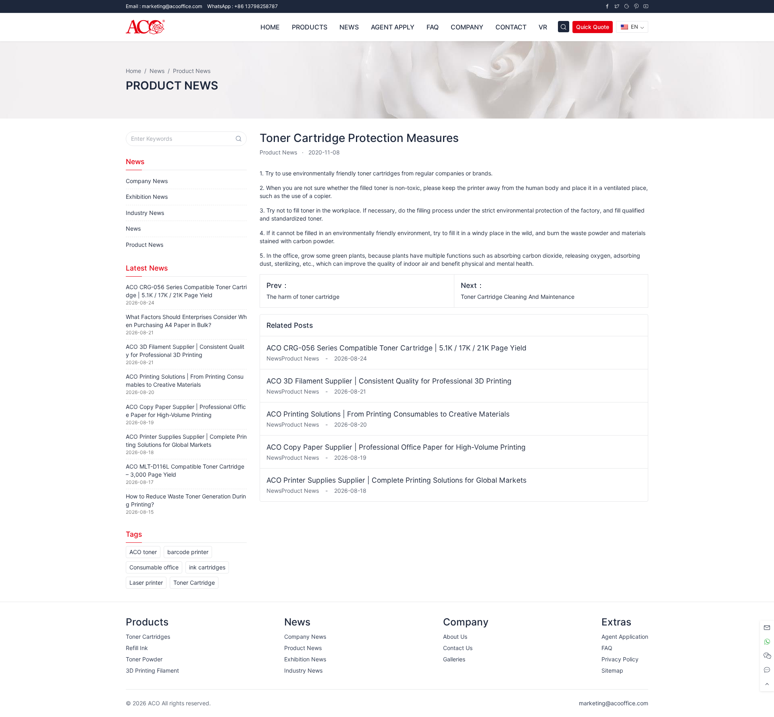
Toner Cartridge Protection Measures (359, 138)
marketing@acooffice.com (613, 703)
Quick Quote (592, 26)
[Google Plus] (626, 6)
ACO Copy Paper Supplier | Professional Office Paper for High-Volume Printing (396, 447)
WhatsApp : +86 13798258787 (242, 6)
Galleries (454, 659)
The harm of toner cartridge (302, 296)
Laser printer (146, 582)
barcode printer (187, 551)
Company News (147, 180)
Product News (278, 152)
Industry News (145, 212)
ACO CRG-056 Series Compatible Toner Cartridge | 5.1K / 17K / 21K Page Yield (396, 348)
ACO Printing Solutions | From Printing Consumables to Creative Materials (388, 414)
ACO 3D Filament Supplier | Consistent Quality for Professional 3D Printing (389, 381)
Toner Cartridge (194, 582)
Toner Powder (144, 659)
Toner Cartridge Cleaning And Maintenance (517, 296)
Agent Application (624, 636)
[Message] (767, 627)
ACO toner (143, 551)
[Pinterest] (636, 6)
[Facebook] (607, 6)
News (133, 228)
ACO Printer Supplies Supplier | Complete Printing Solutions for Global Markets (396, 480)
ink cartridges (207, 567)
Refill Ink (137, 647)
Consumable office (154, 567)
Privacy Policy (620, 659)
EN (633, 26)
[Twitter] (616, 6)
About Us (455, 636)
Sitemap (612, 670)
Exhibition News (147, 196)
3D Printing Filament (152, 670)
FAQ (606, 647)
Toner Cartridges (148, 636)
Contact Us (457, 647)
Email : (164, 6)
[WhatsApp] (767, 641)
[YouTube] (645, 6)
